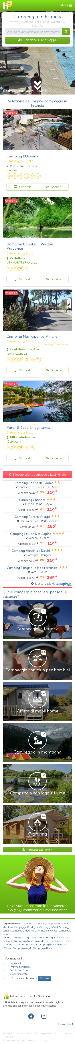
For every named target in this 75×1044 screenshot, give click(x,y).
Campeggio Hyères (61, 941)
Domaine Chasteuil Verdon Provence (30, 246)
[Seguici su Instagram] (44, 1016)
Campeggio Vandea (47, 930)
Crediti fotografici (19, 974)
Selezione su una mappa (40, 40)
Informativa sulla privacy (23, 978)
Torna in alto (64, 1024)
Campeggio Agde (22, 948)
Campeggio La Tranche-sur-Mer (20, 944)
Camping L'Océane (23, 156)
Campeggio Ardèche (34, 923)
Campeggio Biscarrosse (45, 948)
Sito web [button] (25, 187)
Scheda (55, 187)
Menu (64, 5)
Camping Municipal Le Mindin (32, 336)
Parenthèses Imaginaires (28, 427)
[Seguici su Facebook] (31, 1016)
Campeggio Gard (48, 927)
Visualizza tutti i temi (38, 849)
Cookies (44, 978)
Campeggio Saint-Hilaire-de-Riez (32, 941)
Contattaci (15, 963)
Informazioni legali (20, 966)
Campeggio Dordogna (26, 927)
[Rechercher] (66, 31)
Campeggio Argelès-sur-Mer (27, 937)
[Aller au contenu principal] (37, 86)
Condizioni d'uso (19, 970)
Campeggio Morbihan (23, 930)
